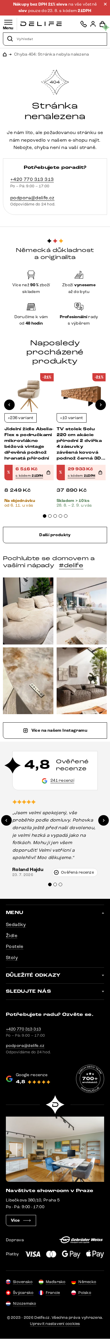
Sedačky (16, 924)
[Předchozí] (9, 405)
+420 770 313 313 (32, 179)
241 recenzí (62, 780)
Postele (14, 946)
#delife (71, 565)
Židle (11, 935)
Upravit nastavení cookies (55, 1323)
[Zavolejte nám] (83, 24)
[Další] (100, 405)
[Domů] (41, 24)
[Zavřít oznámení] (105, 4)
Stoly (12, 957)
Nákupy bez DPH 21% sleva (40, 4)
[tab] (44, 516)
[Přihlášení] (93, 24)
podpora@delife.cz (32, 197)
